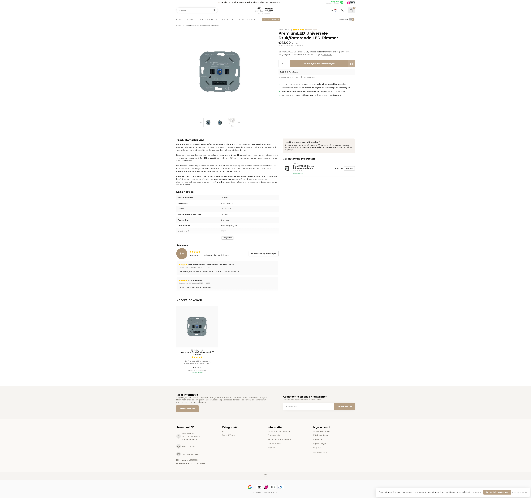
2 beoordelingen (311, 30)
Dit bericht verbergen (497, 492)
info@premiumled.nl (311, 147)
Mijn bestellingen (320, 435)
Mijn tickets (318, 439)
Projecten (228, 19)
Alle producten (320, 452)
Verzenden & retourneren (279, 439)
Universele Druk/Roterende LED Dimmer (202, 26)
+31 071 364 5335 (333, 147)
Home (179, 19)
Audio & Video (207, 19)
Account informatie (321, 431)
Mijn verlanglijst (320, 443)
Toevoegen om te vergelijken (289, 77)
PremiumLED (284, 29)
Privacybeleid (274, 435)
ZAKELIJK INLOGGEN (271, 19)
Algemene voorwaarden (279, 431)
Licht (190, 19)
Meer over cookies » (519, 492)
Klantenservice (248, 19)
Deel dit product (309, 77)
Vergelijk (317, 448)
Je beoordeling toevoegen (264, 254)
